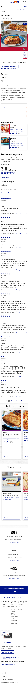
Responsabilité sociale (14, 617)
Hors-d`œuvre (23, 10)
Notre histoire (14, 601)
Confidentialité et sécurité (7, 679)
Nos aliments (8, 10)
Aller (25, 6)
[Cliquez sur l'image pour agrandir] (14, 34)
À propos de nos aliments (22, 603)
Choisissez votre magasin (9, 66)
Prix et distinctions (14, 614)
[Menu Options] (26, 213)
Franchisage (14, 623)
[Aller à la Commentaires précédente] (6, 401)
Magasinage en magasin (14, 607)
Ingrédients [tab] (5, 108)
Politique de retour (5, 606)
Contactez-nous (5, 601)
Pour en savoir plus (14, 542)
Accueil (2, 10)
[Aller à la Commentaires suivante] (21, 401)
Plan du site (4, 676)
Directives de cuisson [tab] (9, 116)
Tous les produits (15, 10)
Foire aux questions (3, 603)
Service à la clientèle (5, 598)
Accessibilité (9, 673)
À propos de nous (14, 598)
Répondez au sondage (8, 665)
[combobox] (14, 185)
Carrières (13, 611)
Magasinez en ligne (14, 603)
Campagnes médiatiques (14, 621)
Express (13, 610)
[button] (2, 2)
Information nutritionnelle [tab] (12, 112)
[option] (11, 436)
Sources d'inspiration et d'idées (22, 608)
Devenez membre (7, 652)
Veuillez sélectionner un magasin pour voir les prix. (16, 130)
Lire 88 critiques (12, 68)
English (2, 673)
